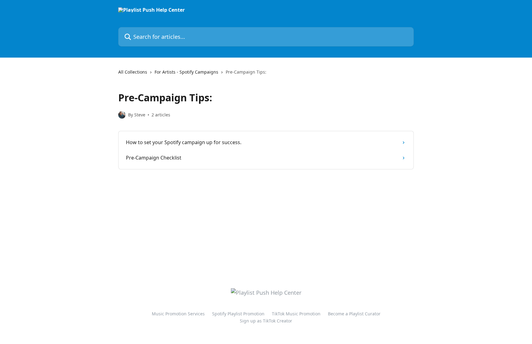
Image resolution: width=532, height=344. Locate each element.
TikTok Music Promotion (296, 314)
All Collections (132, 72)
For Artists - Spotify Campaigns (186, 72)
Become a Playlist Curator (354, 314)
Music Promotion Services (178, 314)
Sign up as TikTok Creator (266, 321)
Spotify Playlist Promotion (238, 314)
